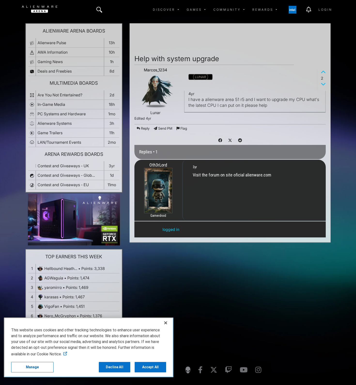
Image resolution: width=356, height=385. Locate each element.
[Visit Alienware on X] (213, 370)
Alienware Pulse (52, 42)
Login (325, 9)
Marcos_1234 (155, 69)
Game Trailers (50, 132)
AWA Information (53, 52)
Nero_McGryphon (60, 315)
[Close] (165, 323)
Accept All (150, 367)
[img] (99, 10)
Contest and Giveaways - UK (63, 165)
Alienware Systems (55, 123)
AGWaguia (53, 278)
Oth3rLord (158, 164)
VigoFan (51, 306)
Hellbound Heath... (60, 268)
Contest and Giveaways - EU (63, 184)
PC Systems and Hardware (62, 113)
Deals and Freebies (55, 71)
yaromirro (53, 287)
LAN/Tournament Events (59, 142)
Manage (32, 367)
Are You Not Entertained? (60, 94)
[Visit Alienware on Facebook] (200, 370)
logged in (171, 229)
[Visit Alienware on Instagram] (258, 370)
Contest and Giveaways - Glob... (66, 175)
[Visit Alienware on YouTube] (243, 370)
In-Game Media (51, 104)
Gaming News (50, 61)
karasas (51, 296)
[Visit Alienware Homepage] (188, 370)
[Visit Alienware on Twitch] (228, 370)
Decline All (114, 367)
